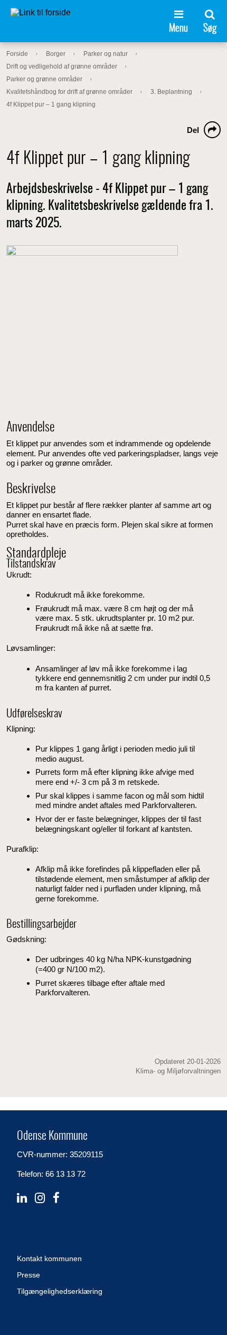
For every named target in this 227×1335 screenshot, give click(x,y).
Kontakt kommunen (49, 1258)
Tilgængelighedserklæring (59, 1291)
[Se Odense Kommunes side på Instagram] (40, 1198)
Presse (28, 1275)
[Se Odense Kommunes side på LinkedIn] (22, 1198)
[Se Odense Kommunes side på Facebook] (56, 1198)
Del (193, 130)
